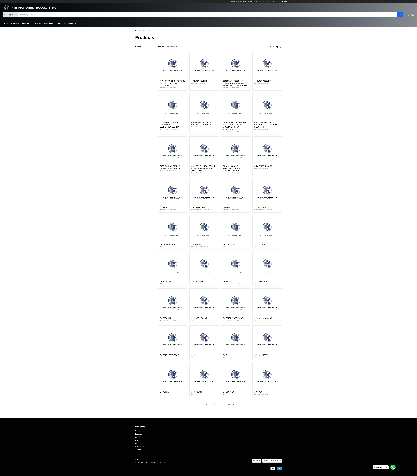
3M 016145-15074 (167, 244)
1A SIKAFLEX (228, 208)
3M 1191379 (196, 244)
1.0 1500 (163, 208)
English (255, 460)
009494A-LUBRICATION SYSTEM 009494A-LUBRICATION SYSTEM (170, 124)
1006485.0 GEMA (198, 208)
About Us (72, 23)
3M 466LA (164, 392)
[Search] (400, 14)
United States (271, 460)
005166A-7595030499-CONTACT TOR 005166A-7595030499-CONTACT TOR (235, 83)
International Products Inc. (169, 88)
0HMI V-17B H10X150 (263, 166)
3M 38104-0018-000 (263, 318)
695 (223, 404)
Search (137, 459)
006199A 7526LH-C (262, 81)
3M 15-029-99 (229, 244)
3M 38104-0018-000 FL (170, 355)
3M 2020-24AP (166, 281)
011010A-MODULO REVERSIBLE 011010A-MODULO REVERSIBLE (232, 168)
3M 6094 (258, 392)
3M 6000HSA (228, 392)
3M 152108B (259, 244)
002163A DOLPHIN (199, 81)
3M (161, 246)
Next (230, 404)
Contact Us (60, 23)
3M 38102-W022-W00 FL (233, 318)
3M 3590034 (165, 318)
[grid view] (277, 46)
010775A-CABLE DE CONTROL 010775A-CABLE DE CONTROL (265, 124)
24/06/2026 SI (260, 208)
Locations (48, 23)
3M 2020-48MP (198, 281)
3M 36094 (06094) (199, 318)
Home (5, 23)
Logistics (37, 23)
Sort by (161, 47)
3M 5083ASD (197, 392)
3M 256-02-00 (260, 281)
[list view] (280, 46)
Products (15, 23)
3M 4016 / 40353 (261, 355)
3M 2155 (226, 281)
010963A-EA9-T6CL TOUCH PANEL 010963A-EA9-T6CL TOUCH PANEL (203, 168)
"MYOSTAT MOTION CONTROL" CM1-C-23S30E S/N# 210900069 (172, 83)
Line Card (26, 23)
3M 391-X (195, 355)
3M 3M (226, 355)
